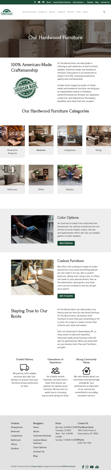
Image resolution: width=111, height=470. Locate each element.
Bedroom (52, 12)
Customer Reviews (42, 436)
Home (36, 427)
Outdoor (85, 12)
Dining (98, 150)
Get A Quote (66, 296)
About (49, 2)
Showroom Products (29, 12)
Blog (97, 2)
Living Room (61, 12)
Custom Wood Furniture (62, 2)
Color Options (78, 2)
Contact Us (105, 2)
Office (78, 12)
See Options (66, 243)
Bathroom (71, 12)
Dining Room (43, 12)
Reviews (90, 2)
